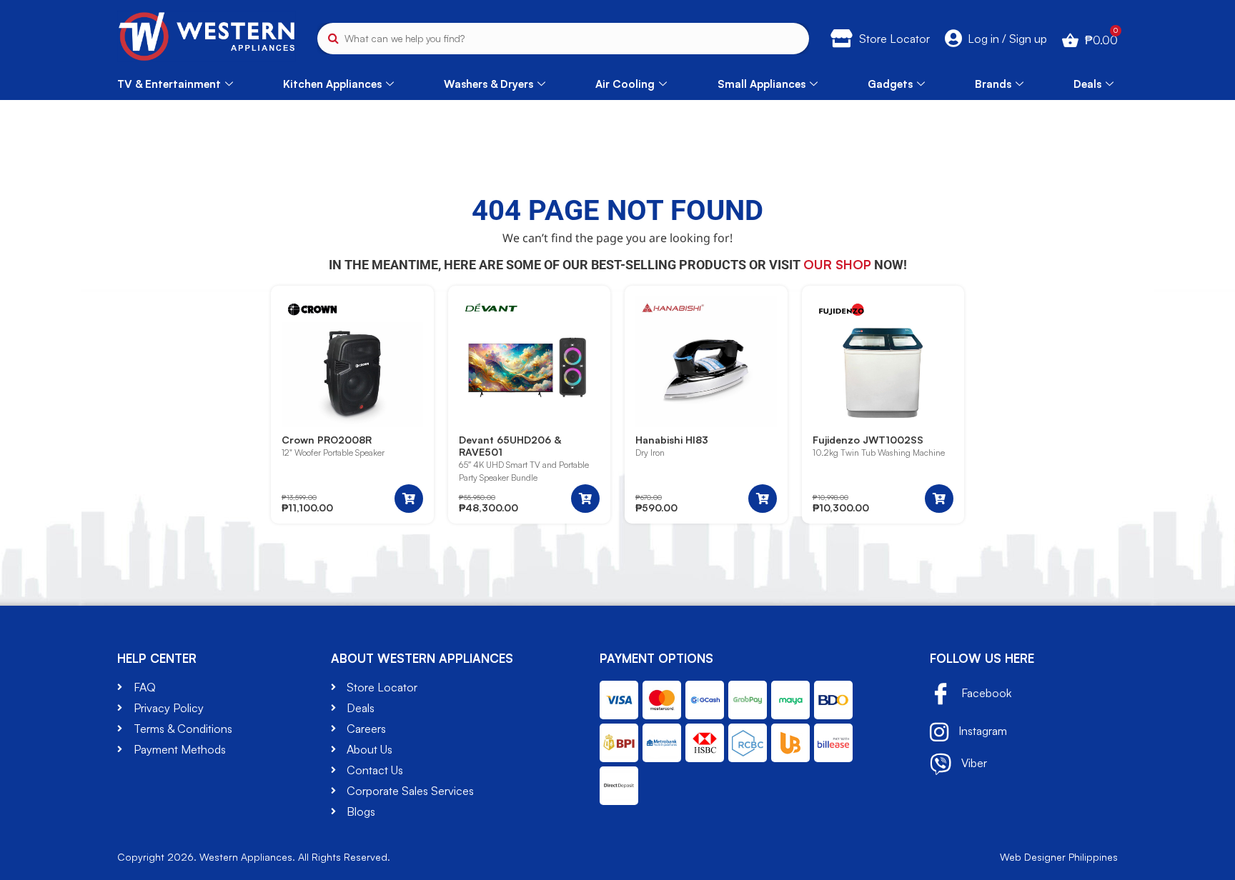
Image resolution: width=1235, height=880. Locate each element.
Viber (972, 763)
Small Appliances (761, 84)
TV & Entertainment (169, 84)
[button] (409, 498)
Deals (1087, 84)
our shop (837, 264)
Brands (993, 84)
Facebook (984, 693)
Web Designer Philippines (1059, 857)
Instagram (981, 731)
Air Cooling (625, 84)
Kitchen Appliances (332, 84)
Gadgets (890, 84)
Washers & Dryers (488, 84)
